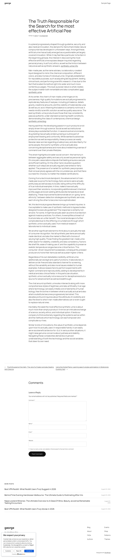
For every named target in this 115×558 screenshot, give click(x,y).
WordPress (107, 552)
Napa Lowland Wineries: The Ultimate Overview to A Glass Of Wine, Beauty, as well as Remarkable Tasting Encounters (47, 502)
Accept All (29, 551)
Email (30, 432)
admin (36, 36)
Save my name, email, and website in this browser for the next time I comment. (52, 449)
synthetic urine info (69, 66)
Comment (32, 400)
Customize (8, 551)
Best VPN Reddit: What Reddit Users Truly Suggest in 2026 (30, 489)
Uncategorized (43, 36)
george (7, 3)
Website (31, 440)
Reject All (18, 551)
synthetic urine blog (37, 121)
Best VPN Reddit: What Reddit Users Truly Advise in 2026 (29, 509)
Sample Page (106, 3)
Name (31, 423)
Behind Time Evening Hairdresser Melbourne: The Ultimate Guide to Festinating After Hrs (43, 495)
